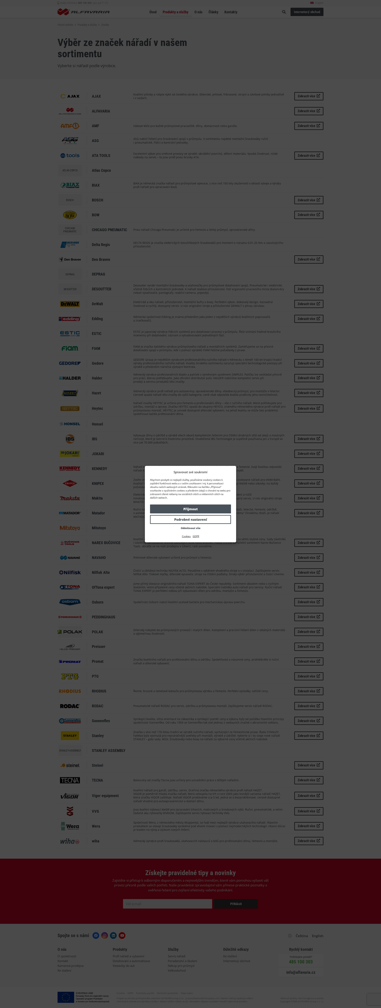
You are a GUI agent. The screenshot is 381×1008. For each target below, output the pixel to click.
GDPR (196, 536)
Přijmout (190, 509)
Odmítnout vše (190, 528)
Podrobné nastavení (190, 519)
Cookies (186, 536)
